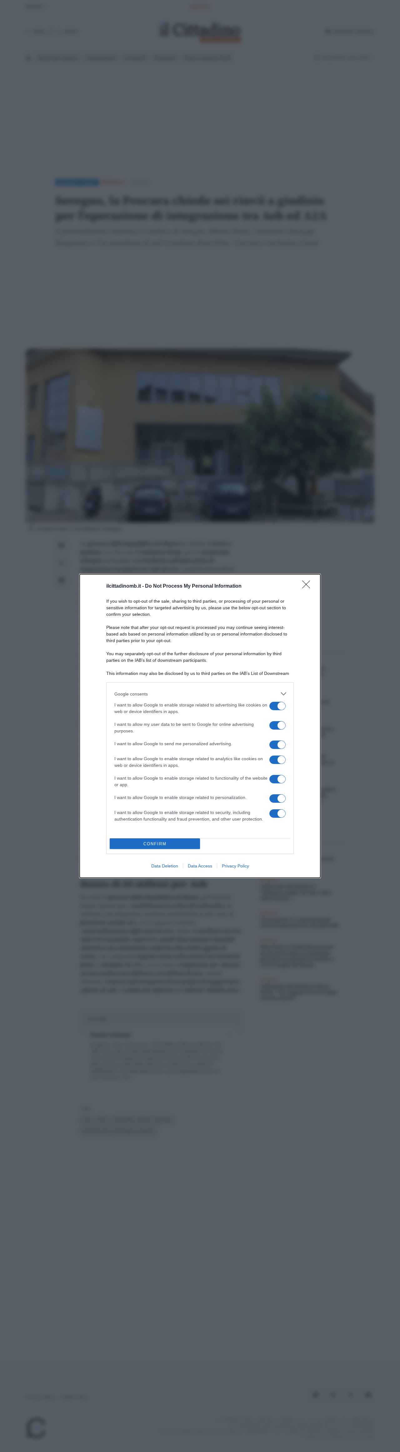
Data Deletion (164, 865)
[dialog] (200, 726)
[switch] (277, 706)
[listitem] (200, 694)
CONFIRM (155, 844)
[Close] (308, 586)
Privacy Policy (235, 865)
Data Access (200, 865)
